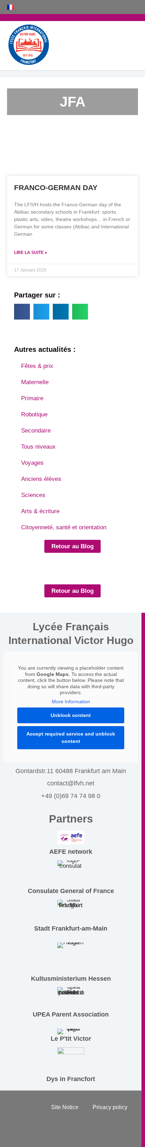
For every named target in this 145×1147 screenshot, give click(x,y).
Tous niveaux (38, 446)
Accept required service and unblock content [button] (70, 737)
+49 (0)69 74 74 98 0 (70, 795)
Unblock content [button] (71, 715)
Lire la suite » (30, 252)
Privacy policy (110, 1107)
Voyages (32, 463)
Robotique (34, 414)
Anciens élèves (41, 479)
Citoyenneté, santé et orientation (63, 527)
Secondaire (36, 430)
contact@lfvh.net (70, 783)
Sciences (33, 495)
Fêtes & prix (37, 366)
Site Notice (64, 1107)
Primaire (32, 398)
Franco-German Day (55, 187)
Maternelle (35, 382)
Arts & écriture (40, 511)
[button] (22, 312)
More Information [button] (71, 701)
